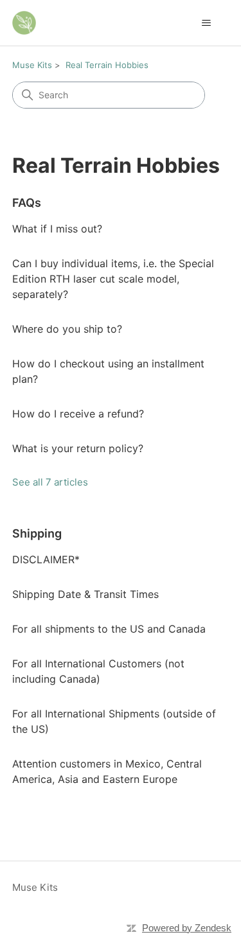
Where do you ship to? (67, 328)
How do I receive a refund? (78, 413)
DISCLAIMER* (46, 559)
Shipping (37, 533)
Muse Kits (32, 65)
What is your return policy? (77, 448)
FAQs (26, 202)
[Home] (24, 23)
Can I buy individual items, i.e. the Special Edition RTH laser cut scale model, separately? (113, 279)
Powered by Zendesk (186, 927)
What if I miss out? (57, 228)
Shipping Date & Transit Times (85, 594)
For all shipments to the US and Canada (109, 628)
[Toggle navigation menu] (206, 23)
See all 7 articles (50, 482)
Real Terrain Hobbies (107, 65)
